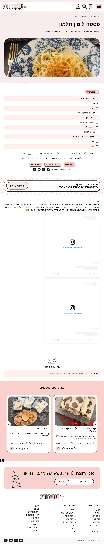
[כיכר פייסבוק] (48, 169)
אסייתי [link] (73, 510)
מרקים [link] (36, 524)
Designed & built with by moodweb (87, 540)
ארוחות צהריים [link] (69, 522)
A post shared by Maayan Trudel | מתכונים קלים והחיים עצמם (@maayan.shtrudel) (72, 274)
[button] (99, 6)
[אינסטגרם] (43, 169)
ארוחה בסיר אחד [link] (68, 513)
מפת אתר (95, 528)
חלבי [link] (37, 506)
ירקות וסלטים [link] (33, 512)
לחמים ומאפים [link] (32, 515)
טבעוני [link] (36, 509)
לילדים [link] (36, 518)
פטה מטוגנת (88, 428)
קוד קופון (96, 519)
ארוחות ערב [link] (71, 519)
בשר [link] (74, 525)
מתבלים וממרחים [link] (31, 527)
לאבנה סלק (42, 428)
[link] (90, 6)
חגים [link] (74, 531)
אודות (97, 513)
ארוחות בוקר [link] (70, 516)
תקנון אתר (95, 531)
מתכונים (92, 16)
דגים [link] (74, 528)
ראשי (98, 16)
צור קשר (96, 522)
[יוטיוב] (39, 169)
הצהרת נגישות (94, 525)
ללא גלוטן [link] (35, 521)
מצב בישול (91, 92)
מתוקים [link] (35, 530)
